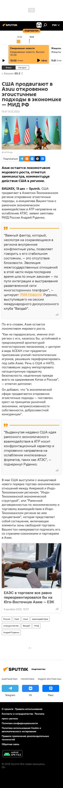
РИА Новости (31, 294)
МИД (36, 625)
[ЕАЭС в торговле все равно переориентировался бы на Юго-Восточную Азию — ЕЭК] (31, 565)
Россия (6, 619)
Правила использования (28, 709)
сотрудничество (11, 625)
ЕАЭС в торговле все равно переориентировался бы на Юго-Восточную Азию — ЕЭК (29, 597)
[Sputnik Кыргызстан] (10, 26)
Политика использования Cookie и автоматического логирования (21, 729)
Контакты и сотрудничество (17, 713)
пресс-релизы (10, 718)
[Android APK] (12, 754)
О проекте (7, 709)
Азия (25, 619)
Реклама (39, 713)
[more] (57, 314)
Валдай (26, 625)
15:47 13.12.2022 (11, 111)
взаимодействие (40, 619)
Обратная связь (10, 744)
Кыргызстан (9, 678)
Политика (27, 678)
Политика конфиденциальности (20, 723)
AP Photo (8, 152)
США (16, 619)
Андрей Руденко (11, 632)
